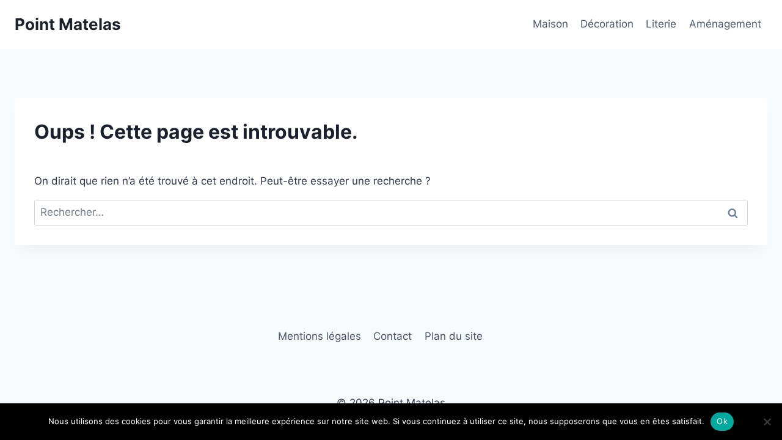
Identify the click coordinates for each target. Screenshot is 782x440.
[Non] (767, 422)
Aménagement (725, 24)
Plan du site (454, 336)
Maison (550, 24)
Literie (661, 24)
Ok (722, 421)
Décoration (607, 24)
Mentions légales (319, 336)
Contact (392, 336)
